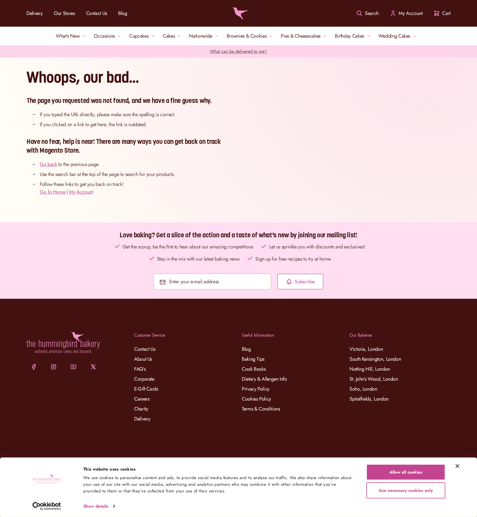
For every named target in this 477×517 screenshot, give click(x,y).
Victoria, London (366, 349)
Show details (95, 506)
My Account (81, 192)
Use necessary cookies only (406, 490)
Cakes (169, 36)
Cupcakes (139, 36)
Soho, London (363, 389)
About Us (143, 359)
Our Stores (64, 13)
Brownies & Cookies (247, 36)
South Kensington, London (375, 359)
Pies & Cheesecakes (300, 36)
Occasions (104, 36)
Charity (141, 408)
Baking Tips (253, 359)
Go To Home (52, 192)
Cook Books (254, 369)
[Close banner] (457, 466)
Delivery (34, 13)
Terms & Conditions (261, 408)
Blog (122, 13)
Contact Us (96, 13)
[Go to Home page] (238, 13)
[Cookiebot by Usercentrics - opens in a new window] (47, 506)
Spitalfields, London (369, 398)
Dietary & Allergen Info (264, 379)
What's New (68, 36)
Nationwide (200, 36)
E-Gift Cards (146, 389)
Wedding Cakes (394, 36)
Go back (48, 164)
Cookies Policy (256, 398)
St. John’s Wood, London (373, 379)
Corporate (144, 379)
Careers (141, 398)
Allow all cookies (405, 472)
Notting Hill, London (369, 369)
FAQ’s (139, 369)
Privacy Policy (255, 389)
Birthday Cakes (349, 36)
